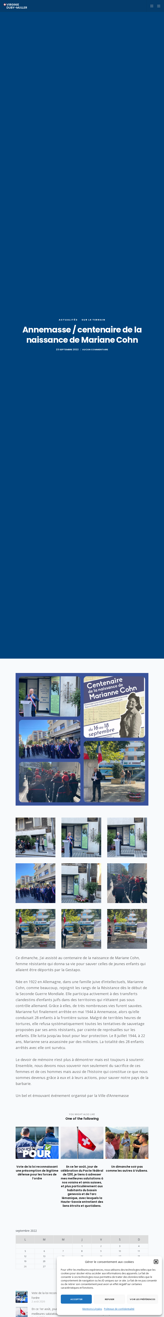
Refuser (109, 1299)
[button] (156, 1262)
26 (25, 1266)
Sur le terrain (93, 319)
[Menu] (157, 6)
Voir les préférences (142, 1299)
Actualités (68, 319)
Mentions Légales (92, 1309)
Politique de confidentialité (119, 1309)
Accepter (76, 1299)
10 (120, 1251)
